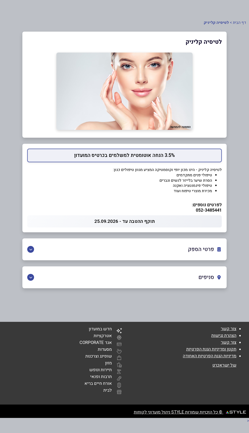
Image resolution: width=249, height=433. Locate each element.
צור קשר (228, 328)
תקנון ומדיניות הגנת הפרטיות (211, 349)
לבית (107, 390)
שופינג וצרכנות (98, 356)
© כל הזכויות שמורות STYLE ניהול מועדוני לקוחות (178, 412)
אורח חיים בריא (98, 383)
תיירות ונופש (100, 370)
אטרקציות (103, 336)
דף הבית (239, 23)
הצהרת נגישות (223, 335)
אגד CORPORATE (96, 342)
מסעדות (105, 349)
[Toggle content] (30, 249)
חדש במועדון (100, 329)
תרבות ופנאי (101, 376)
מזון (108, 363)
